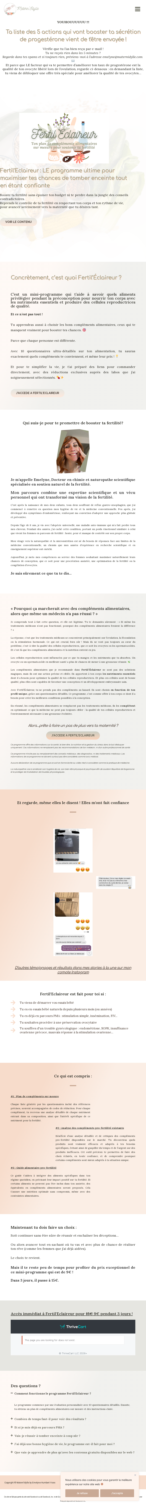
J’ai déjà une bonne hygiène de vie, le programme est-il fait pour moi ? (64, 1444)
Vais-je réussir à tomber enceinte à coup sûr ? (47, 1436)
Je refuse (82, 1493)
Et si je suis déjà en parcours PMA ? (39, 1427)
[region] (100, 1486)
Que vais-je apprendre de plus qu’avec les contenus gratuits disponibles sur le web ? (74, 1452)
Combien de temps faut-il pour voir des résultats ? (50, 1419)
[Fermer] (135, 1475)
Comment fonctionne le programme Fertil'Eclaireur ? (52, 1393)
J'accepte (117, 1493)
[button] (73, 1396)
